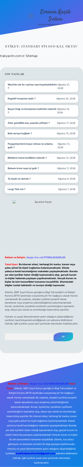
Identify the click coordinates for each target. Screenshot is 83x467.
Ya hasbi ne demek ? (19, 178)
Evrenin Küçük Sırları (56, 15)
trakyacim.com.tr (12, 56)
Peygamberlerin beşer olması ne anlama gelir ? (30, 145)
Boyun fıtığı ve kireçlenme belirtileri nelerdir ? (32, 111)
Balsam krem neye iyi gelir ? (23, 168)
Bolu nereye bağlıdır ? (20, 133)
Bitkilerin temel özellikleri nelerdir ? (27, 157)
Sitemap (32, 56)
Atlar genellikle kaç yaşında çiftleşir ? (29, 122)
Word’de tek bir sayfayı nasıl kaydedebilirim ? (32, 86)
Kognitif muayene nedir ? (22, 98)
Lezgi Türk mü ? (16, 189)
